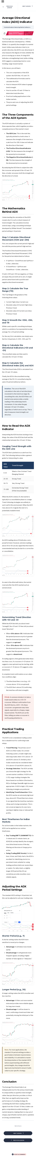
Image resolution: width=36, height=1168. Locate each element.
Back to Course (18, 1125)
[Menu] (3, 1)
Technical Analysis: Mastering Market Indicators (17, 27)
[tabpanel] (18, 575)
